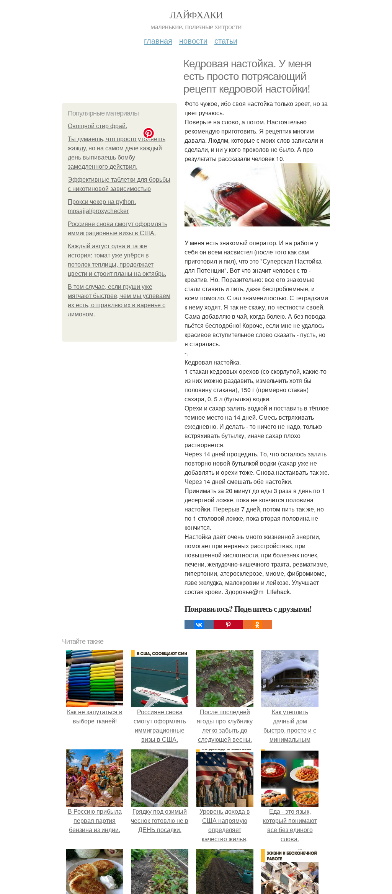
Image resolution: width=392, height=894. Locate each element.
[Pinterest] (228, 624)
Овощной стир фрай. (97, 126)
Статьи (225, 40)
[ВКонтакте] (199, 624)
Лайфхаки (196, 14)
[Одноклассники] (257, 624)
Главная (158, 40)
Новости (193, 40)
